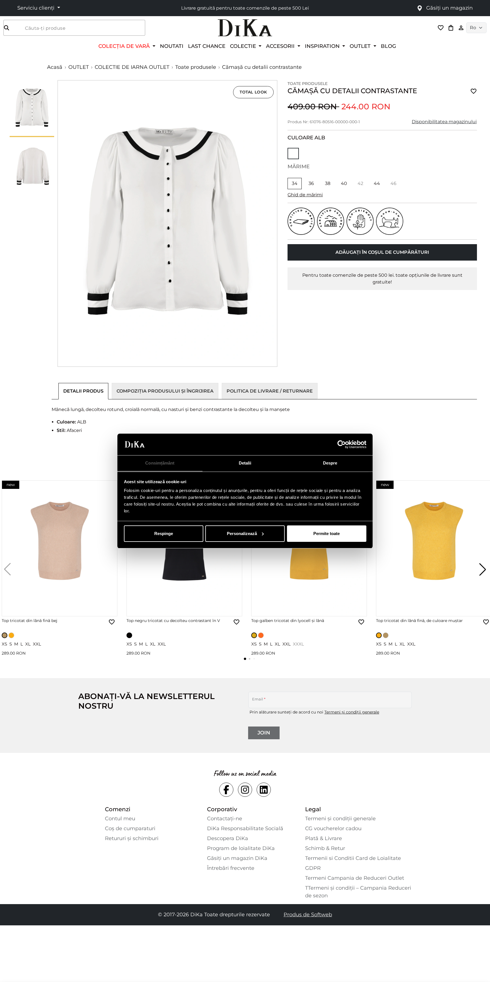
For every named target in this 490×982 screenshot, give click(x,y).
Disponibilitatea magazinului (444, 121)
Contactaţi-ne (224, 818)
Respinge (163, 533)
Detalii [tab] (245, 463)
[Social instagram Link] (245, 790)
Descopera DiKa (227, 838)
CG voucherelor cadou (333, 828)
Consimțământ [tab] (159, 463)
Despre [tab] (330, 463)
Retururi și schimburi (132, 838)
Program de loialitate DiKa (241, 848)
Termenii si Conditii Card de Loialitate (353, 858)
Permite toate (326, 533)
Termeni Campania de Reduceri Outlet (354, 878)
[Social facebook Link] (226, 790)
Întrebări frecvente (230, 868)
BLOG (388, 46)
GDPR (313, 868)
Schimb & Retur (325, 848)
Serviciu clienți (36, 8)
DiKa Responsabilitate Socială (245, 828)
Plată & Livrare (323, 838)
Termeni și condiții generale (351, 712)
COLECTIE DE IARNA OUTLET (132, 67)
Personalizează (242, 533)
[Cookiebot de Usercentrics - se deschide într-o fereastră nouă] (341, 444)
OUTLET (78, 67)
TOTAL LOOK (253, 92)
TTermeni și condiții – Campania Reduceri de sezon (358, 892)
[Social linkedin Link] (264, 790)
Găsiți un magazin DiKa (237, 858)
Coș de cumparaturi (130, 828)
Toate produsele (195, 67)
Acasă (54, 67)
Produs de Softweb (308, 914)
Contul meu (120, 818)
